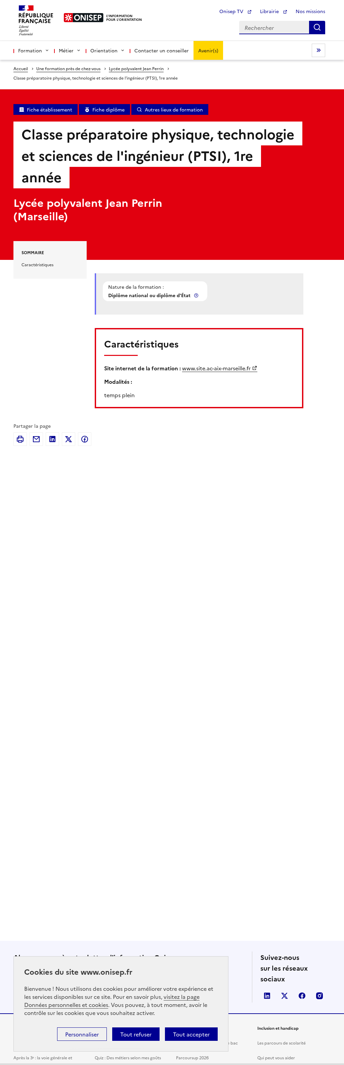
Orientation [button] (104, 50)
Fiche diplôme (108, 109)
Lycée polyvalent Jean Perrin (136, 68)
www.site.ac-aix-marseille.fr (216, 368)
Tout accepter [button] (191, 1034)
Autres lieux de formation (174, 109)
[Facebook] (84, 439)
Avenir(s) (208, 50)
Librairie (270, 11)
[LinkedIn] (52, 439)
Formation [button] (30, 50)
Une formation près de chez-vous (68, 68)
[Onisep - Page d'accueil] (84, 17)
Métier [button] (66, 50)
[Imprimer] (20, 439)
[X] (68, 439)
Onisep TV (232, 11)
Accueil (20, 68)
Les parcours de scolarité (281, 1043)
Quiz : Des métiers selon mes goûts (128, 1057)
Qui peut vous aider (276, 1057)
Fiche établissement (49, 109)
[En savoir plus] (197, 295)
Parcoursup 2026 (192, 1057)
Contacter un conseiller (161, 50)
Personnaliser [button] (82, 1034)
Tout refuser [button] (136, 1034)
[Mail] (36, 439)
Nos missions (310, 11)
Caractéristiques (37, 264)
